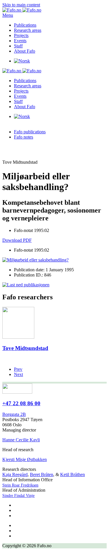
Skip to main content (21, 4)
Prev (18, 369)
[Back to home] (21, 10)
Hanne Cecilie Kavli (21, 439)
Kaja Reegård (15, 474)
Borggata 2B (14, 414)
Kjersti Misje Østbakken (24, 459)
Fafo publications (30, 131)
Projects (21, 35)
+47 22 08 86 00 (21, 403)
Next (18, 374)
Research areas (27, 30)
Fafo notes (23, 136)
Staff (18, 45)
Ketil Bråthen (72, 474)
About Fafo (24, 51)
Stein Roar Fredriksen (20, 485)
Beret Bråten (41, 474)
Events (20, 40)
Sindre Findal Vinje (18, 495)
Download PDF (17, 240)
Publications (25, 25)
